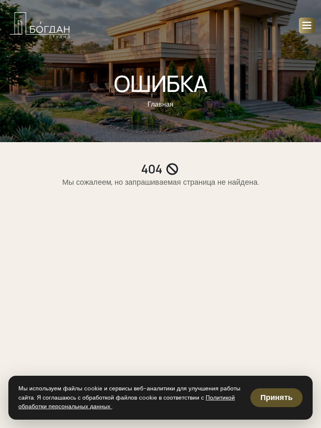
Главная (160, 104)
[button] (307, 25)
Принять (276, 397)
